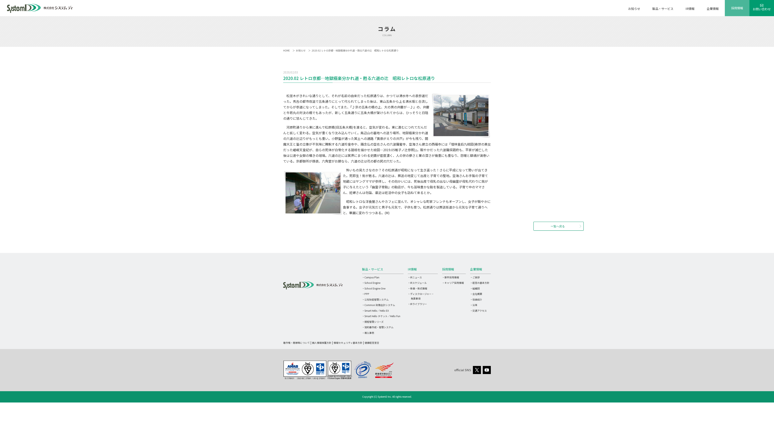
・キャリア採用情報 (453, 282)
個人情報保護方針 (321, 342)
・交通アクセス (478, 310)
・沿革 (473, 305)
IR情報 (690, 8)
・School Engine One (373, 288)
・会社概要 (476, 294)
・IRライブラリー (417, 304)
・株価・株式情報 (417, 288)
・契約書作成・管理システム (377, 327)
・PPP (365, 294)
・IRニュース (415, 277)
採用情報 (737, 8)
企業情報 (713, 8)
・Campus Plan (370, 277)
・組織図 (475, 288)
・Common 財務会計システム (378, 305)
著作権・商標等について (296, 342)
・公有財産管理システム (375, 299)
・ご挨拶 (475, 277)
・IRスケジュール (417, 282)
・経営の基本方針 (479, 282)
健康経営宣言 (372, 342)
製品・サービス (662, 8)
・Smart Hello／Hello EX (375, 310)
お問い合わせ (762, 9)
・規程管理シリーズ (373, 321)
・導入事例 (368, 332)
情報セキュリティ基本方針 (348, 342)
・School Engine (371, 282)
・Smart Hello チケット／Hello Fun (381, 316)
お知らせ (634, 8)
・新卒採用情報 (450, 277)
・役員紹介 (476, 299)
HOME (286, 50)
